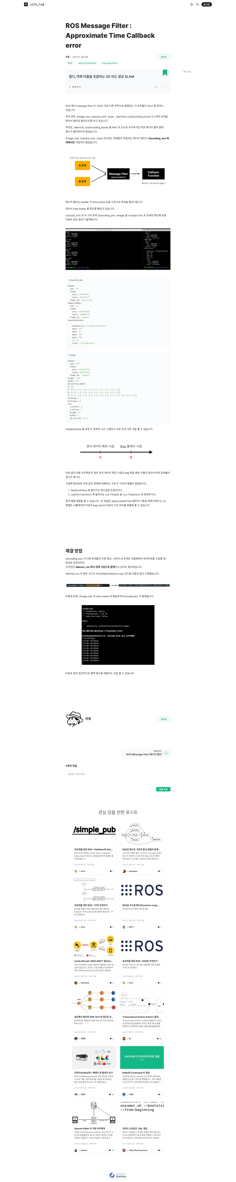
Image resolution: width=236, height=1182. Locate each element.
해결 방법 (187, 71)
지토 (68, 57)
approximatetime (87, 63)
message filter (109, 63)
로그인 (207, 4)
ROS (70, 63)
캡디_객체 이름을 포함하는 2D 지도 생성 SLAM (101, 77)
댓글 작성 (163, 789)
